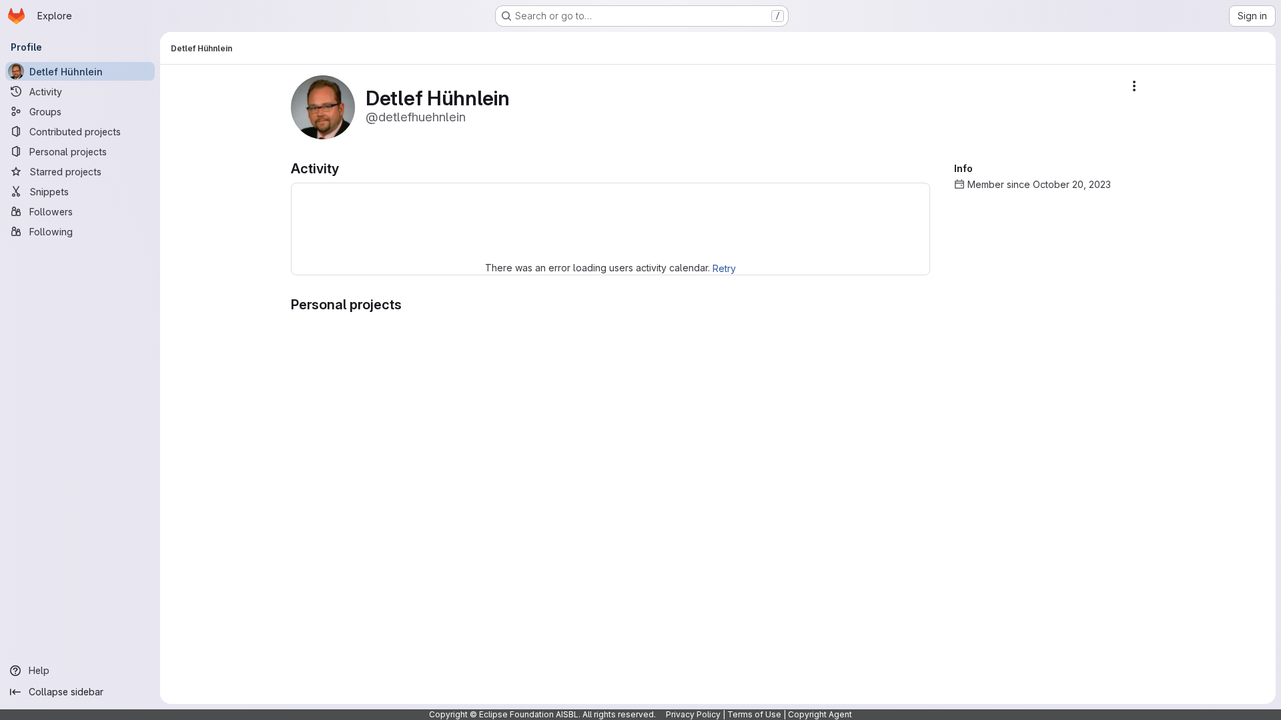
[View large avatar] (323, 106)
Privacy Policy (693, 714)
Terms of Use (754, 714)
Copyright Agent (820, 714)
